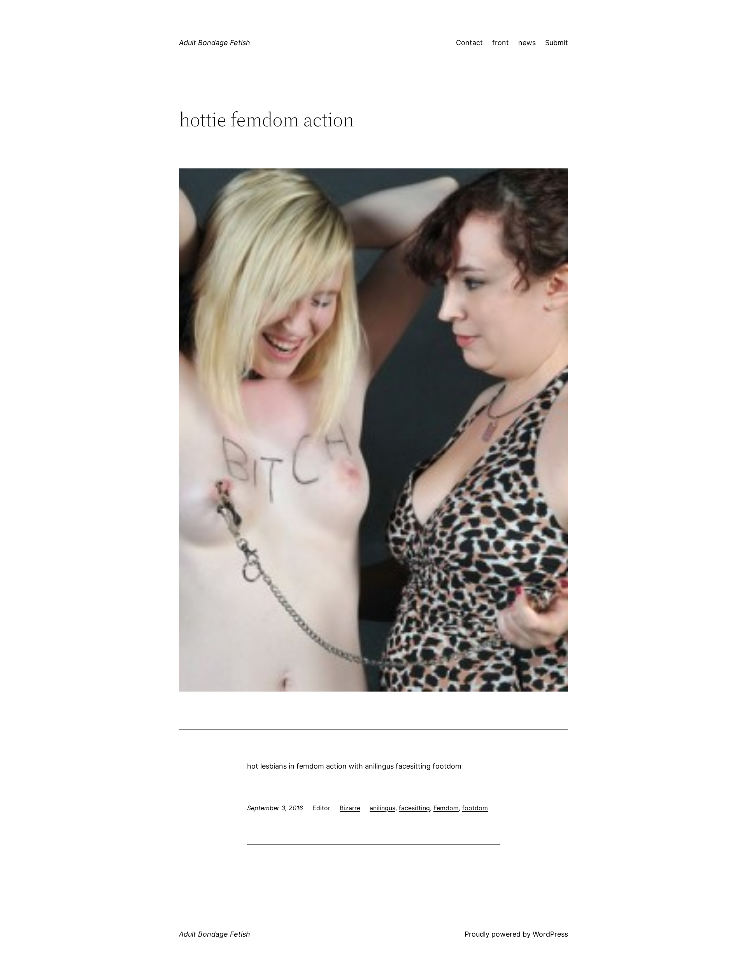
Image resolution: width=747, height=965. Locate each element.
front (500, 43)
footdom (475, 808)
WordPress (550, 934)
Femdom (446, 808)
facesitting (414, 808)
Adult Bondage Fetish (214, 43)
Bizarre (350, 808)
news (527, 43)
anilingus (382, 808)
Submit (556, 43)
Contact (469, 43)
